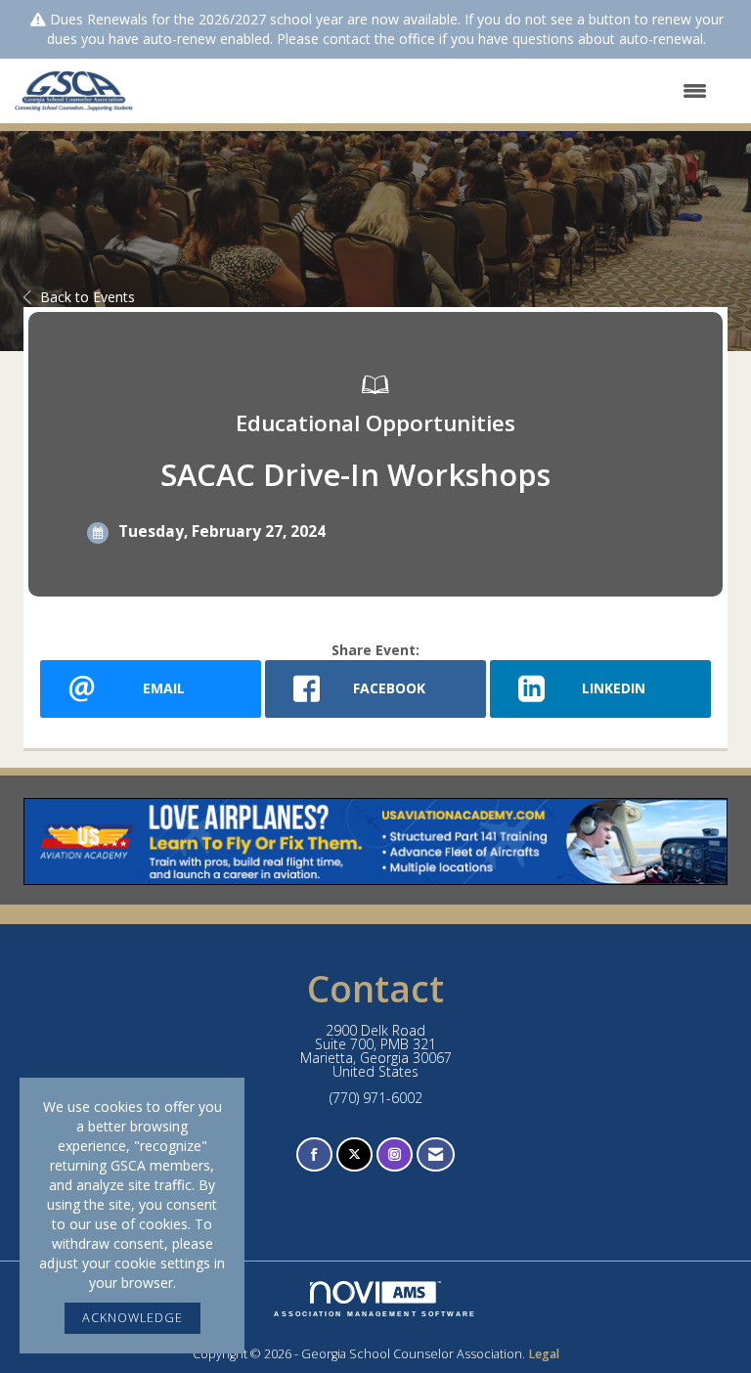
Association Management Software (375, 1313)
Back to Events (87, 297)
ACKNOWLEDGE (132, 1317)
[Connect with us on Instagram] (394, 1154)
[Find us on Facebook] (314, 1154)
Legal (543, 1354)
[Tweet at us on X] (354, 1154)
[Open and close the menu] (432, 91)
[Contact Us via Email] (436, 1154)
